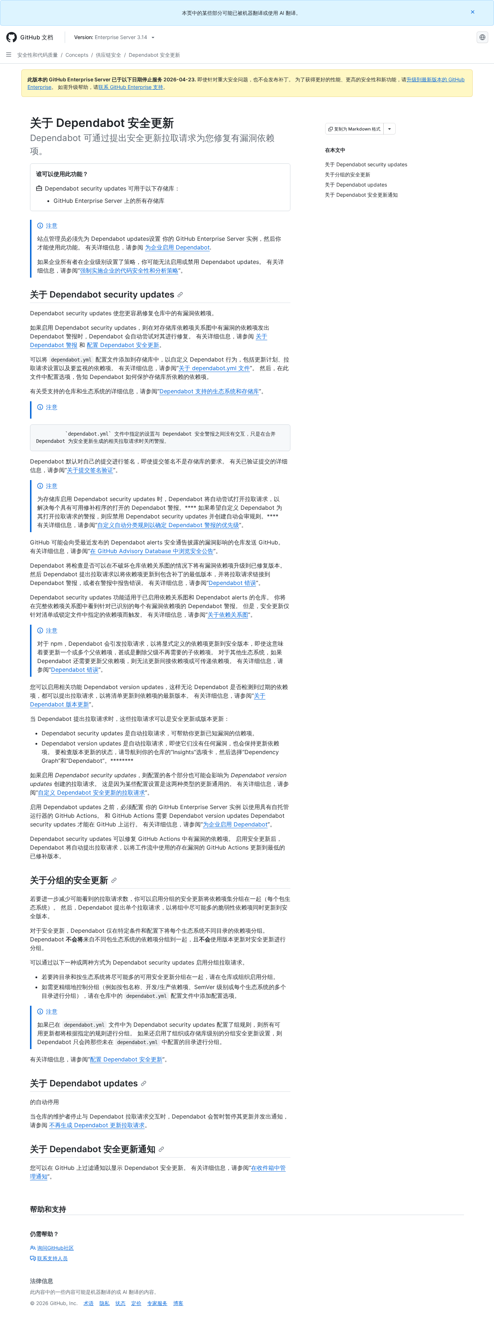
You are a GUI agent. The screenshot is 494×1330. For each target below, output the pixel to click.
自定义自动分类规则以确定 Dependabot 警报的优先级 (168, 525)
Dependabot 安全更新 (154, 55)
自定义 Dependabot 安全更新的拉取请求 (91, 792)
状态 (120, 1303)
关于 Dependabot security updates (102, 294)
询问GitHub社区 (55, 1248)
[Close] (473, 12)
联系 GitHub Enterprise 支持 (130, 87)
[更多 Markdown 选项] (389, 128)
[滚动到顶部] (478, 1314)
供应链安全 (108, 55)
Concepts (76, 55)
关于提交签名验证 (90, 470)
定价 (136, 1303)
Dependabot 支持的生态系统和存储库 (209, 391)
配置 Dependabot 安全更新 (123, 344)
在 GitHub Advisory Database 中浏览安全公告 (151, 551)
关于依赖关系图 (228, 614)
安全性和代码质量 (37, 55)
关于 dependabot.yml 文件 (214, 368)
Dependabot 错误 (232, 582)
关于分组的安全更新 (69, 880)
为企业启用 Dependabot (177, 247)
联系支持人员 (52, 1258)
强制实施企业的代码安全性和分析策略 (129, 270)
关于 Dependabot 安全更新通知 (93, 1149)
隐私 (104, 1303)
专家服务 (157, 1303)
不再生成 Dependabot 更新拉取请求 (97, 1125)
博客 (178, 1303)
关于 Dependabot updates (84, 1083)
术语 (89, 1303)
